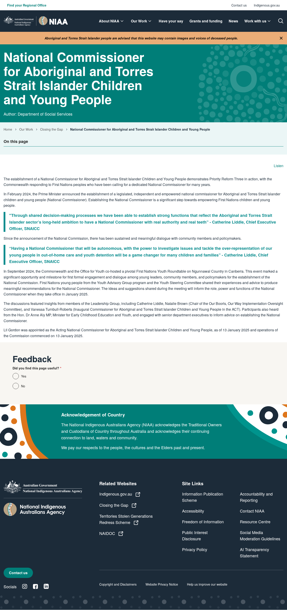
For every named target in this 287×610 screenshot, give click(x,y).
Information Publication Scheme (202, 497)
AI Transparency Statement (254, 552)
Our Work (26, 129)
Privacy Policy (194, 549)
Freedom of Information (203, 521)
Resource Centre (255, 521)
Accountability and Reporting (256, 497)
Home (8, 129)
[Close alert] (281, 38)
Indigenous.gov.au (267, 5)
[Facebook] (35, 586)
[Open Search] (280, 21)
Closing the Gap (51, 129)
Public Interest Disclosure (195, 535)
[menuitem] (112, 21)
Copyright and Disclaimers (118, 584)
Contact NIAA (252, 511)
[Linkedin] (46, 586)
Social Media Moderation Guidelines (260, 535)
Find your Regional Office (26, 5)
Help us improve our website (207, 584)
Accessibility (193, 511)
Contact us (239, 5)
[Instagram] (24, 586)
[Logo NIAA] (36, 21)
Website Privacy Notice (162, 584)
